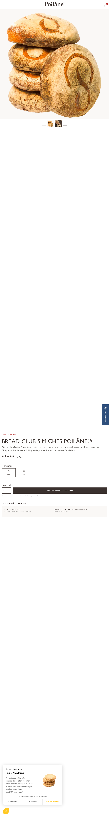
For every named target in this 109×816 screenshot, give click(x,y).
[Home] (54, 4)
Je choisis (32, 801)
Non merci (12, 801)
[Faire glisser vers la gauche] (44, 124)
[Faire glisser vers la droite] (65, 124)
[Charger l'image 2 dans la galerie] (58, 123)
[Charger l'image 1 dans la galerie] (50, 123)
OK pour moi (52, 801)
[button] (6, 811)
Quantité (6, 485)
